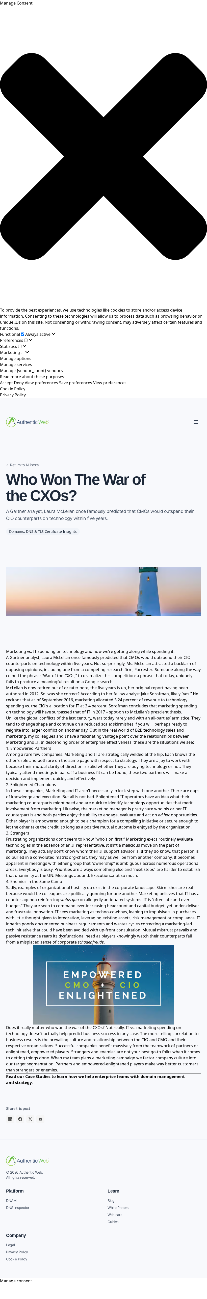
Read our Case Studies (28, 1076)
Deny (19, 382)
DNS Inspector (17, 1207)
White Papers (118, 1207)
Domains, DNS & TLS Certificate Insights (43, 531)
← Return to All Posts (22, 465)
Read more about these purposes (32, 376)
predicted (109, 657)
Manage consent (16, 1281)
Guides (113, 1222)
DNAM (11, 1200)
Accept (6, 382)
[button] (103, 156)
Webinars (115, 1214)
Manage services (16, 364)
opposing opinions (24, 669)
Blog (111, 1200)
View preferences (41, 382)
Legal (10, 1245)
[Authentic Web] (27, 422)
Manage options (15, 358)
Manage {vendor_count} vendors (31, 370)
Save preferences (75, 382)
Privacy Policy (13, 395)
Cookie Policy (12, 389)
